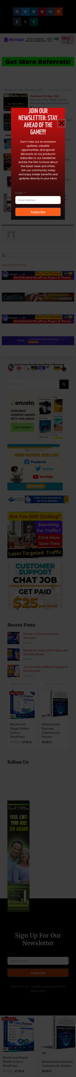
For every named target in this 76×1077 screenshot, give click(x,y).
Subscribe (38, 211)
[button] (61, 123)
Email (19, 193)
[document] (38, 538)
